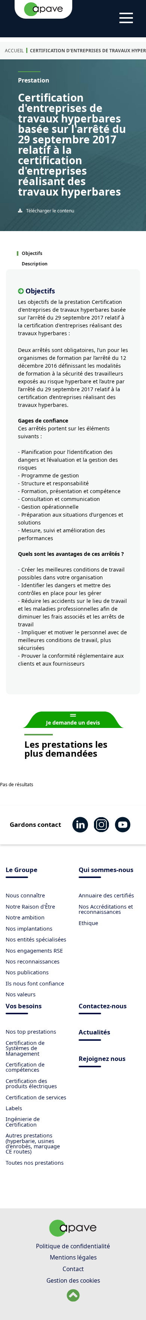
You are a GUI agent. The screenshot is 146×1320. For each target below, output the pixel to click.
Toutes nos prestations (35, 1162)
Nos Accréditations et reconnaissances (106, 909)
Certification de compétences (25, 1067)
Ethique (88, 923)
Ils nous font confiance (35, 983)
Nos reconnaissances (33, 961)
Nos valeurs (21, 994)
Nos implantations (29, 928)
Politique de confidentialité (73, 1246)
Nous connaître (25, 895)
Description (35, 264)
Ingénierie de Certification (23, 1121)
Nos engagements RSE (34, 950)
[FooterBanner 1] (73, 1234)
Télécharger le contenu (49, 211)
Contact (73, 1269)
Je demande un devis (73, 722)
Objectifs (32, 253)
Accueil (14, 50)
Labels (14, 1108)
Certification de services (36, 1097)
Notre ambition (25, 917)
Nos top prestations (31, 1031)
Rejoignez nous (102, 1059)
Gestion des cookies (73, 1280)
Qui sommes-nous (106, 870)
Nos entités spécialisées (36, 939)
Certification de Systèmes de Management (25, 1048)
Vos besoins (24, 1006)
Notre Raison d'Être (30, 906)
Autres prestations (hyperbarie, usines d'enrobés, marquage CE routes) (33, 1143)
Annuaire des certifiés (106, 895)
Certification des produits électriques (31, 1083)
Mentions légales (73, 1257)
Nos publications (27, 972)
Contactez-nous (103, 1006)
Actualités (94, 1032)
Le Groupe (21, 870)
